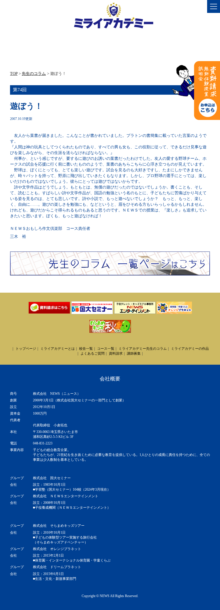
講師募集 (134, 353)
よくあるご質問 (92, 353)
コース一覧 (105, 349)
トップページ (25, 349)
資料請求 (116, 353)
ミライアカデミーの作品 (190, 349)
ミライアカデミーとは (57, 349)
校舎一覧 (86, 349)
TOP (13, 73)
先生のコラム (34, 73)
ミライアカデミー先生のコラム (143, 349)
